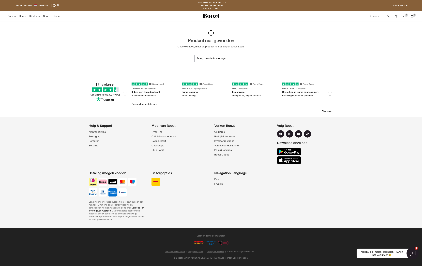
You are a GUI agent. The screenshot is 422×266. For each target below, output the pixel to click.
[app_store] (289, 160)
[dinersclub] (103, 192)
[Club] (396, 16)
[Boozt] (211, 16)
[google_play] (289, 151)
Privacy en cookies (215, 251)
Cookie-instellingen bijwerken (240, 252)
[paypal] (122, 192)
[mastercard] (122, 182)
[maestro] (132, 182)
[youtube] (298, 134)
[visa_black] (112, 182)
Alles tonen (327, 111)
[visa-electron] (93, 192)
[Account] (388, 16)
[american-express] (112, 192)
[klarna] (103, 182)
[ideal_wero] (93, 182)
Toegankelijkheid (195, 251)
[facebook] (280, 134)
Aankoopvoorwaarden (175, 251)
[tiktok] (307, 134)
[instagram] (289, 134)
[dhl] (155, 182)
